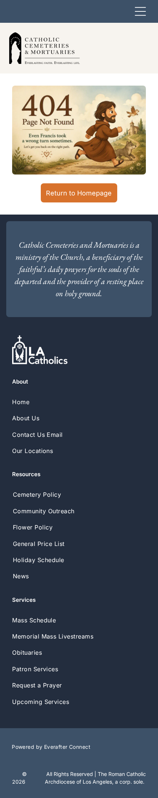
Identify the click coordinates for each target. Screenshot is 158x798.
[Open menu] (140, 11)
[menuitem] (79, 402)
